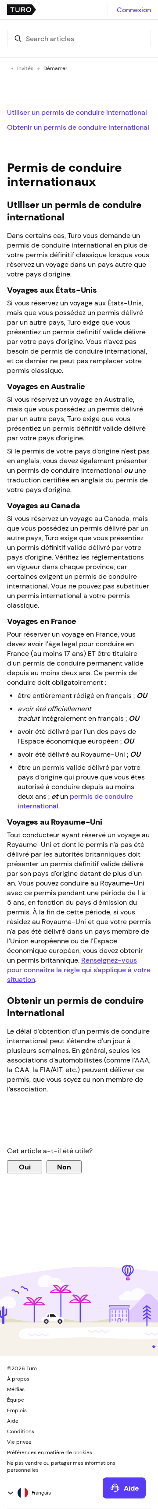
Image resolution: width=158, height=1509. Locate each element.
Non (64, 1167)
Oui (25, 1167)
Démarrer (55, 68)
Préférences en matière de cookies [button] (49, 1452)
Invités (25, 68)
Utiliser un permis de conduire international (77, 112)
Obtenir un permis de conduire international (78, 127)
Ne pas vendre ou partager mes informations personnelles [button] (61, 1466)
